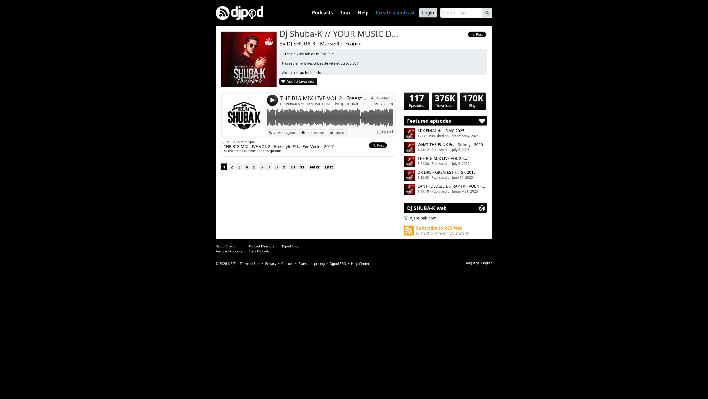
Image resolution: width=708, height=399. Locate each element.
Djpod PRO (338, 263)
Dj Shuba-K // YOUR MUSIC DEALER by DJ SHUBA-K (319, 104)
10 (292, 167)
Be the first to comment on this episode (252, 151)
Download (383, 98)
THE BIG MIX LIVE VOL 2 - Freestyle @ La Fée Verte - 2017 (324, 98)
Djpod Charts (225, 246)
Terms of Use (250, 263)
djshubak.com (423, 218)
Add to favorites (300, 81)
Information (315, 133)
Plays (473, 100)
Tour (345, 12)
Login (428, 12)
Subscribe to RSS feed (442, 231)
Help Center (360, 263)
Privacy (270, 263)
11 (302, 167)
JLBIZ (232, 263)
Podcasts (322, 12)
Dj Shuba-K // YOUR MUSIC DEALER (338, 34)
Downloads (444, 100)
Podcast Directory (262, 246)
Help (363, 12)
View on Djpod (284, 133)
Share (339, 133)
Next (314, 167)
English (486, 263)
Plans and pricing (311, 263)
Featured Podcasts (229, 251)
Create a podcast (395, 12)
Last (329, 167)
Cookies (287, 263)
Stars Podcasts (259, 251)
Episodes (416, 100)
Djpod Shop (290, 246)
